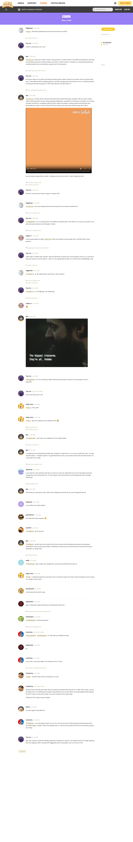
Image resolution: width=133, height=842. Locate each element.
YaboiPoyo (31, 564)
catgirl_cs (31, 274)
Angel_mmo (31, 438)
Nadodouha (31, 620)
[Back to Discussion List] (6, 9)
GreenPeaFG (32, 636)
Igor (29, 31)
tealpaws (31, 531)
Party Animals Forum (32, 9)
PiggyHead (31, 222)
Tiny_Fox (30, 60)
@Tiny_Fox (48, 239)
